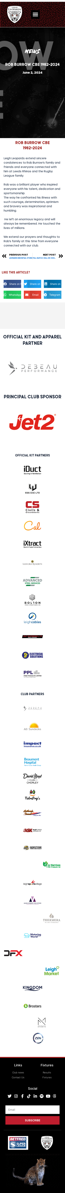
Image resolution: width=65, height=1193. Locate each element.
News (32, 51)
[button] (35, 14)
